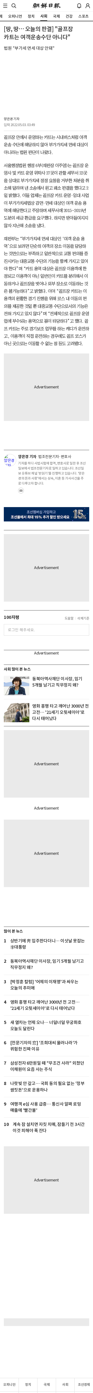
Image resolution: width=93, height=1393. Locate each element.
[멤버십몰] (46, 514)
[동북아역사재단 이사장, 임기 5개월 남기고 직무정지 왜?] (16, 685)
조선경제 (84, 1384)
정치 (28, 1384)
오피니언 (9, 1384)
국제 (47, 1384)
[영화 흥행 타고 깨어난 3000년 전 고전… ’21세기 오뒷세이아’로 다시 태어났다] (16, 712)
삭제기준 (83, 618)
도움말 (69, 618)
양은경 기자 (11, 119)
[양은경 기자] (10, 460)
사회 (65, 1384)
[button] (5, 6)
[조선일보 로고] (47, 6)
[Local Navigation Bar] (5, 6)
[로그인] (88, 6)
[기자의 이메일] (21, 492)
